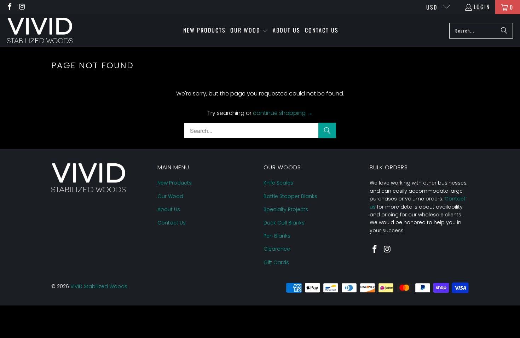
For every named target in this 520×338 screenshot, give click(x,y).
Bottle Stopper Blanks (290, 196)
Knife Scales (278, 182)
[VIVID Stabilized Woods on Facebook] (9, 7)
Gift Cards (276, 262)
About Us (168, 209)
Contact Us (171, 222)
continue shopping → (283, 113)
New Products (174, 182)
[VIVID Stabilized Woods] (40, 30)
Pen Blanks (277, 235)
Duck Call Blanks (284, 222)
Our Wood (170, 196)
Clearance (277, 248)
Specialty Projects (286, 209)
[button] (249, 31)
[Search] (504, 31)
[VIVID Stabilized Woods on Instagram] (22, 7)
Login (482, 6)
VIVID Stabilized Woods (98, 286)
